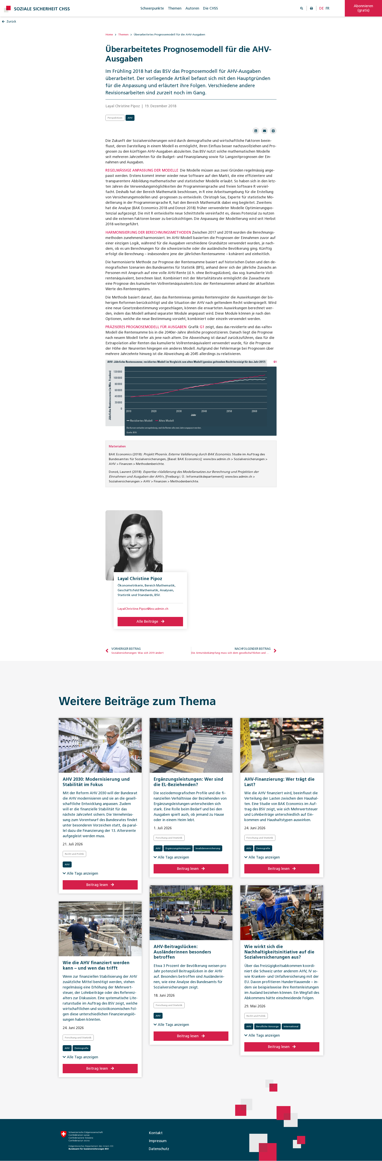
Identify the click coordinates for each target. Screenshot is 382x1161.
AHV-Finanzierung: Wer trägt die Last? (279, 782)
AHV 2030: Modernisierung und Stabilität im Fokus (96, 782)
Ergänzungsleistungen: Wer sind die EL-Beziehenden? (188, 782)
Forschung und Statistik (169, 837)
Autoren (192, 8)
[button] (255, 130)
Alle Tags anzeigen (82, 873)
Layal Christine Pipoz (140, 578)
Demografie (263, 848)
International (291, 1026)
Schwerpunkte (152, 8)
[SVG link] (37, 9)
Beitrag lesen (97, 885)
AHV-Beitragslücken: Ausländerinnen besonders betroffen (182, 952)
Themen (174, 8)
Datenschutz (159, 1149)
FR (327, 8)
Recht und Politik (74, 854)
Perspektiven (115, 117)
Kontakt (156, 1133)
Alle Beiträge (147, 621)
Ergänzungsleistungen (178, 848)
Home (109, 34)
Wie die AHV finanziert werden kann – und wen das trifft (96, 965)
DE (321, 8)
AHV (130, 117)
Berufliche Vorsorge (267, 1026)
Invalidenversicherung (208, 848)
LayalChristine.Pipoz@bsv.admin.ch (143, 609)
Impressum (158, 1141)
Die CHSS (210, 8)
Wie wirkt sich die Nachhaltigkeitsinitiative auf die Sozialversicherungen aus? (279, 952)
